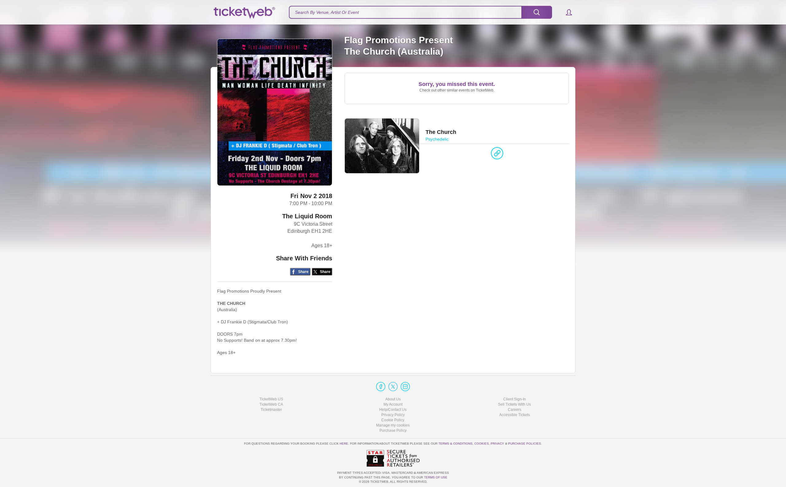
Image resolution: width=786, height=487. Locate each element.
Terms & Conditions (455, 443)
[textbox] (420, 12)
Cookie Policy (392, 420)
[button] (566, 12)
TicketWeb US (271, 399)
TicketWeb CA (271, 404)
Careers (514, 409)
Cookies (481, 443)
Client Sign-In (514, 399)
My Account (393, 404)
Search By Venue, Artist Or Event (327, 12)
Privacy (497, 443)
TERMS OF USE (435, 477)
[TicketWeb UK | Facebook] (380, 386)
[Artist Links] (497, 154)
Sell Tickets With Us (514, 404)
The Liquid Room (307, 216)
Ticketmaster (271, 409)
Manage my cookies (393, 425)
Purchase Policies (524, 443)
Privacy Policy (393, 415)
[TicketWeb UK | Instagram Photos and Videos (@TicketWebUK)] (405, 386)
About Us (393, 399)
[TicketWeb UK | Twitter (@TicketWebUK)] (393, 386)
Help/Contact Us (393, 409)
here (344, 443)
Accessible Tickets (514, 415)
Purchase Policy (393, 430)
